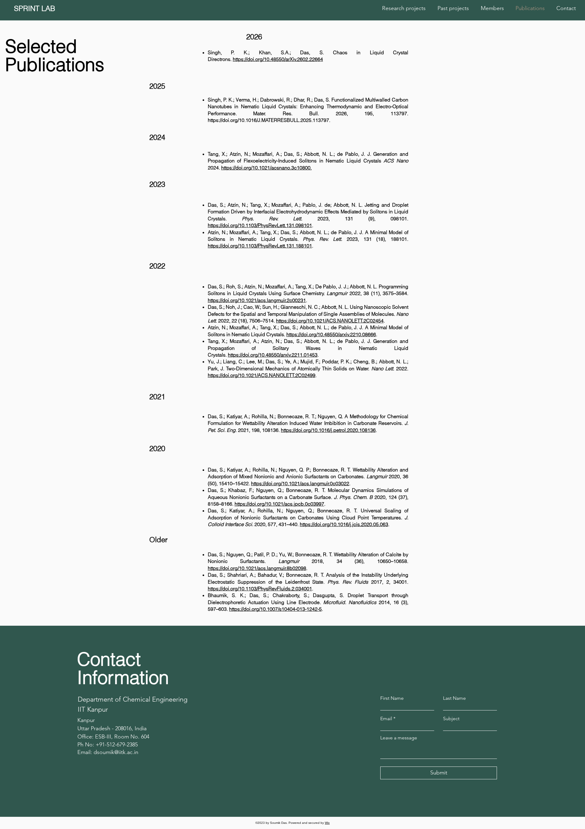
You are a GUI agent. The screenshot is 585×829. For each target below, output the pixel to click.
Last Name (454, 698)
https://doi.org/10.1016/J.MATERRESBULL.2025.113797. (269, 120)
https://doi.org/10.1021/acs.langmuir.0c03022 (300, 483)
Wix (327, 822)
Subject (451, 718)
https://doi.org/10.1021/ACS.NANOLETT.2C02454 (330, 321)
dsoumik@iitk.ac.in (116, 752)
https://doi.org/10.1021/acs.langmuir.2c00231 (257, 300)
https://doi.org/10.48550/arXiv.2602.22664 (278, 59)
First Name (392, 698)
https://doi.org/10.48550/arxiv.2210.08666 (331, 334)
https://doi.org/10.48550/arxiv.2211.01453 (272, 355)
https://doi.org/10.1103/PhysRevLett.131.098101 (260, 225)
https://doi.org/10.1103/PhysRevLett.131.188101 (260, 246)
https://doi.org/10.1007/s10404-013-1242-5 (275, 609)
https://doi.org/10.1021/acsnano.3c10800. (266, 168)
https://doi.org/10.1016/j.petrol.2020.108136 (328, 430)
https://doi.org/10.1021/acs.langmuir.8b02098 (257, 568)
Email (386, 718)
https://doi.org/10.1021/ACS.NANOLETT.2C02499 (261, 375)
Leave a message (398, 737)
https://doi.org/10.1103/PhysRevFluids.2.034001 (260, 588)
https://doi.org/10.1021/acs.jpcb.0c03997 (279, 504)
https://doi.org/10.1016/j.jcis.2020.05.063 (344, 524)
